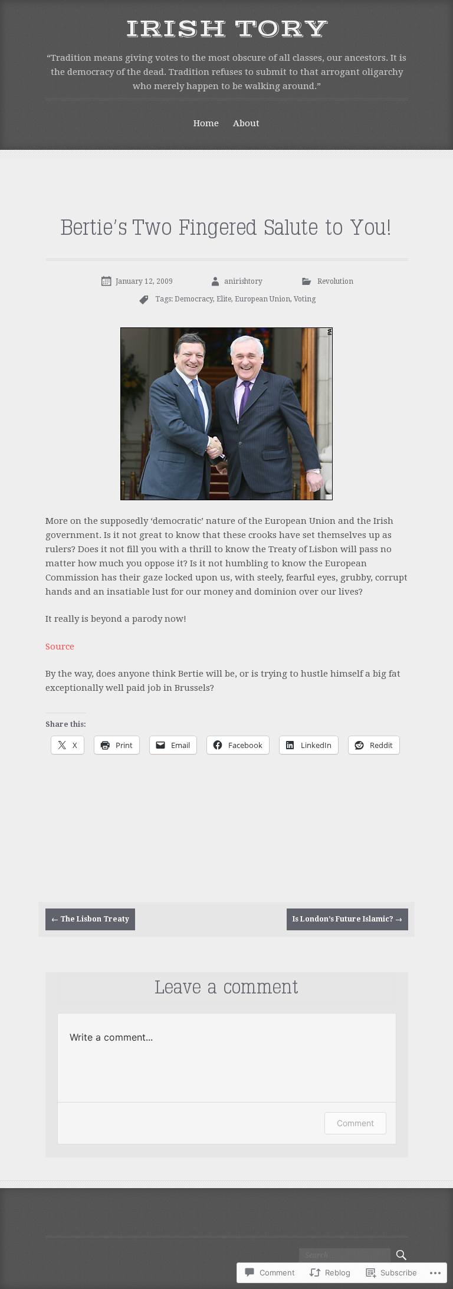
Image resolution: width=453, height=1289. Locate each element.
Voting (305, 299)
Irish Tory (227, 29)
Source (59, 646)
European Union (262, 299)
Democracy (194, 299)
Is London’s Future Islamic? (347, 919)
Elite (223, 299)
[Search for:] (344, 1255)
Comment (355, 1123)
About (246, 123)
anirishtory (243, 281)
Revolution (335, 281)
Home (206, 123)
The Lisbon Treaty (90, 919)
